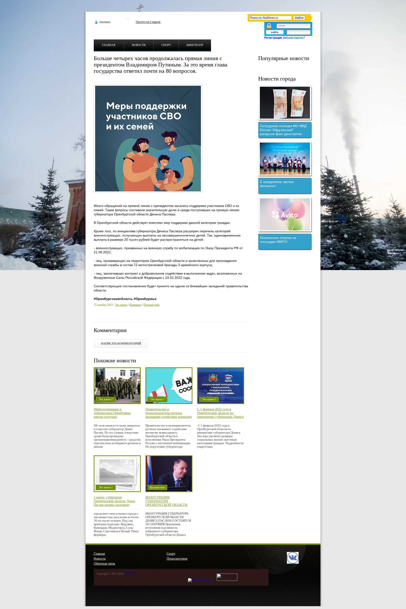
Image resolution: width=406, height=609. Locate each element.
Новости (100, 558)
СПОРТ (166, 45)
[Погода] (102, 21)
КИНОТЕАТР (195, 45)
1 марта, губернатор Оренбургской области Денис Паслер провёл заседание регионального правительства (115, 501)
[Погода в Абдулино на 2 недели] (148, 21)
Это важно (121, 304)
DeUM (128, 573)
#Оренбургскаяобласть (113, 299)
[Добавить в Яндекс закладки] (121, 316)
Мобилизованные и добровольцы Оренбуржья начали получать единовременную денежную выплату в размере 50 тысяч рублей (114, 413)
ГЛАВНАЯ (108, 45)
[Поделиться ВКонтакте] (96, 316)
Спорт (171, 553)
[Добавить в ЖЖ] (139, 316)
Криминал (135, 304)
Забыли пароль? (294, 37)
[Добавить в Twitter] (109, 316)
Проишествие (152, 304)
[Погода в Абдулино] (128, 18)
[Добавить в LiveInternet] (115, 316)
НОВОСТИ (139, 45)
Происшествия (177, 558)
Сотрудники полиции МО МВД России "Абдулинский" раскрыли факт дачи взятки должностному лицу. (283, 130)
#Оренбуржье (145, 299)
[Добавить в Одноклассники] (133, 316)
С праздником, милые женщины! (277, 184)
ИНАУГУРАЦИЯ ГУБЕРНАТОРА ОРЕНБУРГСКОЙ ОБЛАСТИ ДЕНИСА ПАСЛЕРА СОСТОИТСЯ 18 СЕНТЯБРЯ (166, 501)
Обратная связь (104, 563)
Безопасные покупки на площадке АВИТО (278, 240)
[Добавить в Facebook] (102, 316)
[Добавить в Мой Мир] (127, 316)
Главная (99, 553)
